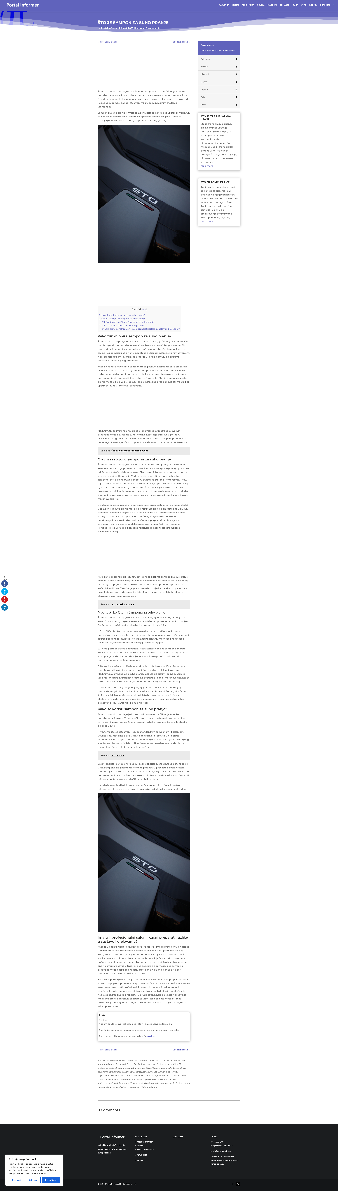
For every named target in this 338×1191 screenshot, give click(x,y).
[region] (34, 1170)
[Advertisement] (144, 70)
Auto (303, 5)
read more (207, 166)
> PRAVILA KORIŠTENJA (144, 1150)
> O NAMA (139, 1160)
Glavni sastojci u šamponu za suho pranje (122, 318)
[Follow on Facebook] (233, 1184)
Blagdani (272, 5)
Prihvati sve (51, 1180)
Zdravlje (284, 5)
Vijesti (235, 5)
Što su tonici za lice (215, 182)
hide (144, 309)
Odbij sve (32, 1180)
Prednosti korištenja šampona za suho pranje (128, 322)
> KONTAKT (139, 1146)
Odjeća (261, 5)
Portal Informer (110, 28)
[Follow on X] (238, 1184)
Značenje (325, 5)
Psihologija (248, 5)
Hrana (295, 5)
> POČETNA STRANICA (144, 1142)
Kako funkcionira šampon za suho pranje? (122, 315)
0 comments (153, 28)
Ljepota (313, 5)
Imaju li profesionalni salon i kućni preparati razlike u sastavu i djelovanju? (139, 329)
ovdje (150, 1036)
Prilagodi (16, 1180)
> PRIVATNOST (141, 1155)
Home (101, 33)
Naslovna (224, 5)
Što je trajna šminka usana (216, 118)
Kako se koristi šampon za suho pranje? (121, 325)
